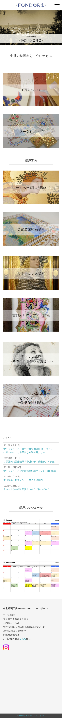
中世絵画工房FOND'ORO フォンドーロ (31, 716)
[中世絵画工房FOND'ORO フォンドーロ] (31, 3)
